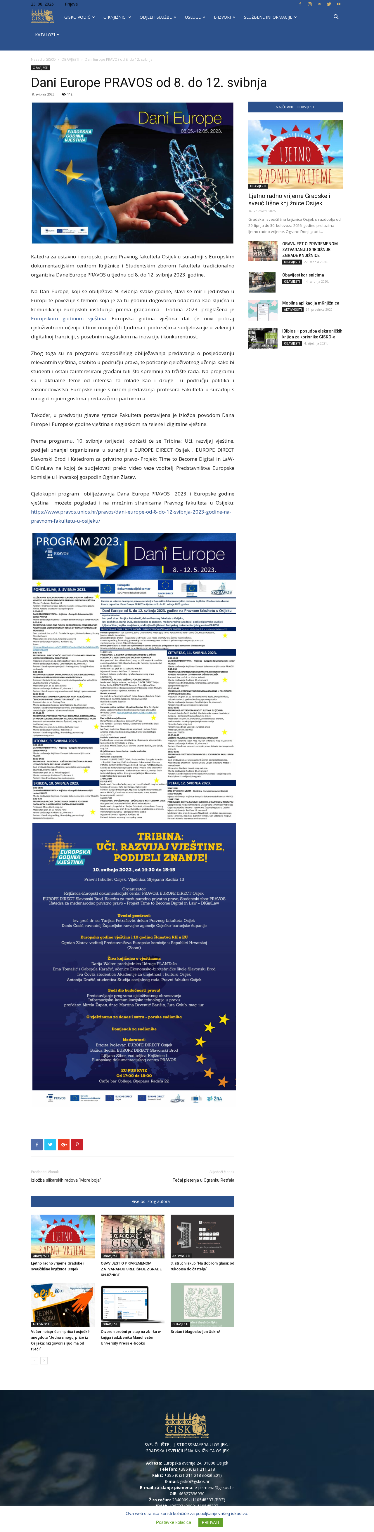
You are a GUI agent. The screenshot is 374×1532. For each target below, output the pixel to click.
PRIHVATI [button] (210, 1522)
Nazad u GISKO (43, 59)
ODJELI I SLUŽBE (156, 17)
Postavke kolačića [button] (173, 1522)
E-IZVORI (222, 17)
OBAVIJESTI (70, 59)
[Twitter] (329, 4)
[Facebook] (300, 4)
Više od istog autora (151, 1201)
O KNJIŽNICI (115, 17)
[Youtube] (338, 4)
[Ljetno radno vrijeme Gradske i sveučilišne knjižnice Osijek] (63, 1236)
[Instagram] (309, 4)
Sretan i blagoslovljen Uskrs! (195, 1331)
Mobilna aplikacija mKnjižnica (310, 303)
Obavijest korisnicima (303, 275)
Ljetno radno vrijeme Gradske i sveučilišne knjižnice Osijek (289, 199)
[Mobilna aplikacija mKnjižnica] (263, 310)
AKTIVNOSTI (181, 1256)
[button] (336, 17)
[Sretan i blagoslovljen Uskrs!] (202, 1305)
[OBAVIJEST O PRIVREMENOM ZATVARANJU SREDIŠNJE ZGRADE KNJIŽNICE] (133, 1236)
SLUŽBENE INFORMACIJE (268, 17)
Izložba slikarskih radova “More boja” (66, 1180)
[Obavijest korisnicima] (262, 282)
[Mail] (319, 4)
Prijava (71, 4)
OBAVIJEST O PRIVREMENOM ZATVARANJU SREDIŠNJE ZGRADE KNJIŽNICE (131, 1269)
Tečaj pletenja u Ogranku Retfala (203, 1180)
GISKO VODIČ (77, 17)
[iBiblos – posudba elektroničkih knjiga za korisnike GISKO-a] (263, 338)
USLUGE (193, 17)
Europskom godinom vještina (68, 318)
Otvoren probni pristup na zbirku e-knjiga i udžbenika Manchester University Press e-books (131, 1337)
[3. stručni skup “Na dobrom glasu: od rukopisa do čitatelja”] (202, 1236)
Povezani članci (110, 1201)
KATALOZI (45, 34)
